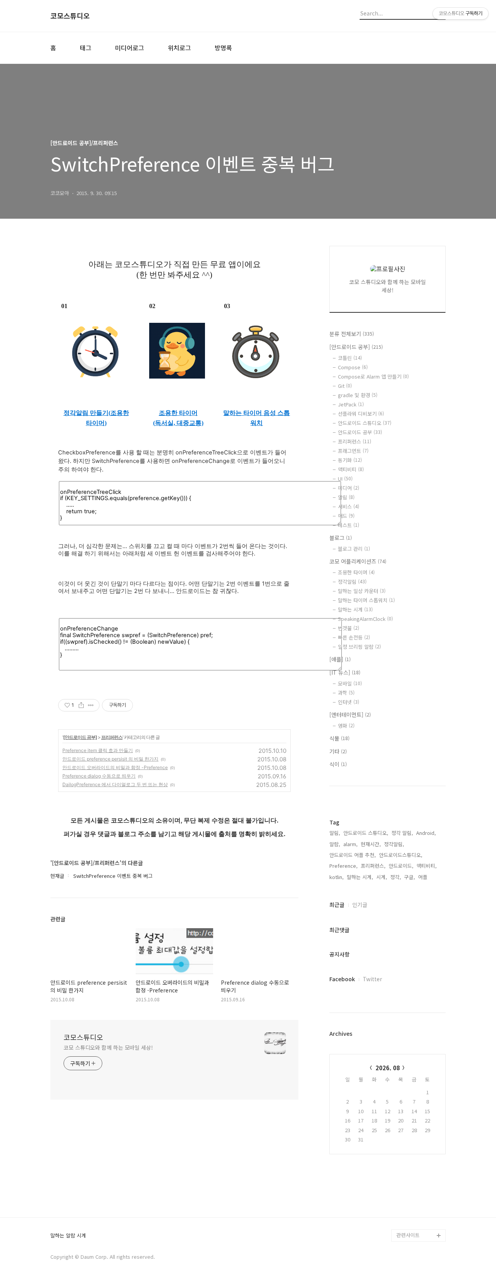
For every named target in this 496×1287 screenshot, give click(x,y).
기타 (338, 751)
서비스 (348, 506)
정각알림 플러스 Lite (419, 1223)
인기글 (359, 904)
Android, (426, 832)
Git (345, 385)
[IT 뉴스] (344, 672)
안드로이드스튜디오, (400, 855)
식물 (339, 738)
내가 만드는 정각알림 (419, 1198)
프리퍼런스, (373, 865)
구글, (409, 877)
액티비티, (427, 865)
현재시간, (371, 844)
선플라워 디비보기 (361, 413)
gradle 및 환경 (357, 395)
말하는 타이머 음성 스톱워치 (256, 418)
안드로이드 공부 (360, 432)
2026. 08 (387, 1068)
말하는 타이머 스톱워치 (366, 600)
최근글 (336, 904)
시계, (381, 877)
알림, (334, 832)
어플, (423, 877)
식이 (338, 764)
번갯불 (348, 628)
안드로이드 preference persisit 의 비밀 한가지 (110, 759)
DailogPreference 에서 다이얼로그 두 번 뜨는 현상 (115, 784)
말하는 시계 (355, 609)
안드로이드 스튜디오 (364, 423)
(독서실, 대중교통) (178, 423)
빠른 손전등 (354, 637)
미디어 (348, 488)
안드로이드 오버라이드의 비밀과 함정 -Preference (115, 767)
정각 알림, (402, 832)
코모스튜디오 (70, 16)
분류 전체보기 (351, 334)
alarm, (350, 844)
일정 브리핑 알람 (359, 646)
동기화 (350, 460)
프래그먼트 (353, 450)
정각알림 (352, 581)
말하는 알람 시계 (68, 1236)
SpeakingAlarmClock (365, 618)
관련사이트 (408, 1235)
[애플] (340, 659)
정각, (395, 877)
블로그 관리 (354, 548)
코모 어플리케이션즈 (357, 561)
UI (345, 478)
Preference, (343, 865)
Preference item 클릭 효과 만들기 (97, 750)
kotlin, (336, 877)
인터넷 (348, 702)
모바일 (350, 683)
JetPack (351, 404)
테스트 (348, 525)
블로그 (340, 538)
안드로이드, (401, 865)
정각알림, (394, 844)
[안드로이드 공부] (80, 737)
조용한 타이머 (178, 413)
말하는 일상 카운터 (362, 591)
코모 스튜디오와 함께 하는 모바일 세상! (108, 1047)
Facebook (342, 979)
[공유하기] (81, 705)
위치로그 (179, 47)
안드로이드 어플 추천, (352, 855)
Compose (353, 367)
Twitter (372, 979)
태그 (85, 47)
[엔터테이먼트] (350, 714)
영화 (346, 725)
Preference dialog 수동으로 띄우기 (99, 776)
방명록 (223, 47)
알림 (346, 497)
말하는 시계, (360, 877)
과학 (346, 692)
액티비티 (351, 469)
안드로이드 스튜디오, (365, 832)
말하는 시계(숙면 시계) (421, 1210)
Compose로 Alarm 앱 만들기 (373, 376)
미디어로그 (129, 47)
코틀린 (350, 358)
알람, (334, 844)
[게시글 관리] (91, 705)
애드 (346, 515)
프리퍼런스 (111, 737)
